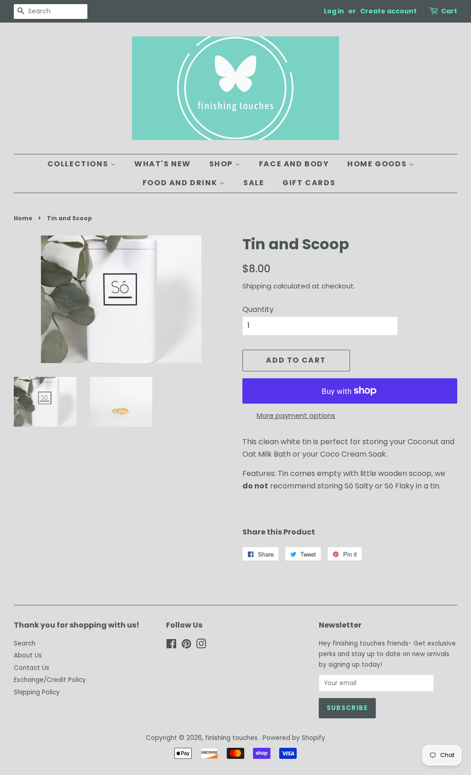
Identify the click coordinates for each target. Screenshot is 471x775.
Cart (449, 11)
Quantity (258, 309)
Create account (388, 11)
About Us (28, 655)
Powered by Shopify (294, 738)
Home (23, 218)
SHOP (222, 164)
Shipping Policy (37, 692)
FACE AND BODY (294, 164)
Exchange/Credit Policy (50, 679)
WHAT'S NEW (162, 164)
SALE (253, 182)
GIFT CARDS (308, 182)
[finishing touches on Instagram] (201, 645)
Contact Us (31, 667)
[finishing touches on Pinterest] (186, 645)
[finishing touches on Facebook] (171, 645)
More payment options (296, 415)
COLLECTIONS (78, 164)
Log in (334, 11)
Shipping (256, 286)
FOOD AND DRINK (181, 182)
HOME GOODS (378, 164)
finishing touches (232, 738)
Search (24, 643)
